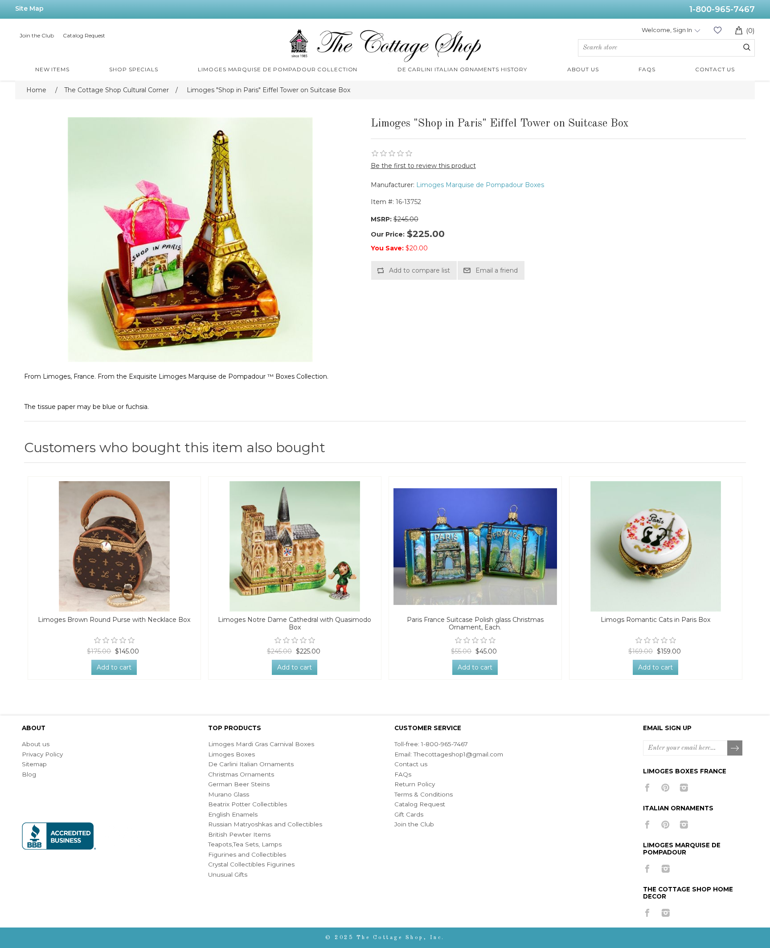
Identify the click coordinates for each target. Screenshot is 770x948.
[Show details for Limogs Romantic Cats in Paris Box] (655, 546)
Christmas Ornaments (241, 774)
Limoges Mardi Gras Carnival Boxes (261, 744)
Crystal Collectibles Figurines (251, 864)
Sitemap (34, 764)
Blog (29, 774)
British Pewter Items (239, 834)
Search (746, 47)
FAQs (402, 774)
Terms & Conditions (423, 794)
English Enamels (233, 814)
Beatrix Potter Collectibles (247, 804)
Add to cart (114, 667)
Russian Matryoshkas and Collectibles (265, 824)
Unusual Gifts (227, 874)
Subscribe (735, 748)
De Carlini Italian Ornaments (251, 764)
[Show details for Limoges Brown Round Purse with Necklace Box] (114, 546)
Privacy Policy (42, 754)
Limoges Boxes (231, 754)
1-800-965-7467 (722, 9)
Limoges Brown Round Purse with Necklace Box (114, 620)
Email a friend (496, 270)
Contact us (410, 764)
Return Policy (414, 784)
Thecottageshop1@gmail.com (458, 754)
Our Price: (388, 234)
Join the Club (37, 35)
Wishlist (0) (717, 30)
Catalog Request (84, 35)
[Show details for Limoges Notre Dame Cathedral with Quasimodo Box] (295, 546)
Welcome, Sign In (667, 29)
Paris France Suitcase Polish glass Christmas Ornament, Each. (475, 623)
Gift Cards (408, 814)
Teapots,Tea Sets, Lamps (245, 844)
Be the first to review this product (423, 166)
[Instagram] (684, 788)
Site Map (29, 8)
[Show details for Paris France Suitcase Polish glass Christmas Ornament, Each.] (475, 546)
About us (35, 744)
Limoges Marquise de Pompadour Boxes (480, 185)
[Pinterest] (665, 788)
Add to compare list (419, 270)
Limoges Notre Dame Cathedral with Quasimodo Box (294, 623)
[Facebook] (647, 788)
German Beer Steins (239, 784)
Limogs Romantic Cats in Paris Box (655, 620)
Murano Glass (228, 794)
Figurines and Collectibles (247, 854)
